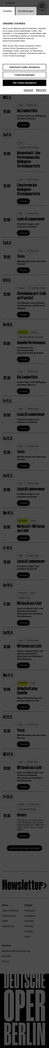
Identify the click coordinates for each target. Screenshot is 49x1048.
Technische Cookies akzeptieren (24, 67)
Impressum (28, 90)
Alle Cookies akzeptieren (24, 83)
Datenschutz (41, 90)
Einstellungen (26, 11)
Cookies (7, 11)
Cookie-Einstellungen (24, 75)
